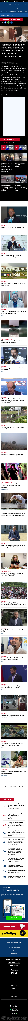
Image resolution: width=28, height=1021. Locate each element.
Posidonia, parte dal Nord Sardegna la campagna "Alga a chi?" (12, 574)
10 (10, 786)
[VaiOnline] (14, 970)
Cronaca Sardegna (11, 19)
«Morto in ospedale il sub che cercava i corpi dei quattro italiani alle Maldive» (16, 859)
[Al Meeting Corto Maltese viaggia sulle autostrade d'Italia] (14, 703)
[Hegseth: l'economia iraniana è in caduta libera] (14, 617)
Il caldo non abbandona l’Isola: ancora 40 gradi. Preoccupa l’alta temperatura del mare (13, 515)
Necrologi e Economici (14, 982)
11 (11, 786)
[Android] (14, 1009)
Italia (22, 8)
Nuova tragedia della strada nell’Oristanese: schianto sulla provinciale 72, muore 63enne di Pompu (16, 833)
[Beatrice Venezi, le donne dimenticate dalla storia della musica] (14, 759)
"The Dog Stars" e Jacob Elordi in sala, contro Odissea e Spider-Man (12, 744)
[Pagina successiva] (5, 787)
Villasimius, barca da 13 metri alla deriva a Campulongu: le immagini (13, 341)
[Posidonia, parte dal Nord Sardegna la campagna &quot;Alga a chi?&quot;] (14, 561)
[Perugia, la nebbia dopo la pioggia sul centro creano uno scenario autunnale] (14, 441)
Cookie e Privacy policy (14, 980)
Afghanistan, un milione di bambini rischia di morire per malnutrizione (13, 312)
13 (15, 786)
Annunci (14, 950)
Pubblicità (14, 985)
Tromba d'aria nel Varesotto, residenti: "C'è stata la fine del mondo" (13, 428)
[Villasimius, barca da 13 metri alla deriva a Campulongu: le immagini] (14, 328)
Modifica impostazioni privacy (14, 991)
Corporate (14, 996)
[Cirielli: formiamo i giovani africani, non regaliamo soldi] (14, 215)
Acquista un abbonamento (14, 945)
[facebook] (4, 1)
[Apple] (14, 1005)
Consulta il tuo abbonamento (14, 942)
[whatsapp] (7, 1)
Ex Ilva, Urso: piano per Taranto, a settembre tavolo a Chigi (11, 256)
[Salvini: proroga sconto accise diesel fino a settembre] (14, 355)
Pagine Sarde (14, 953)
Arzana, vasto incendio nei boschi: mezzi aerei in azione (15, 865)
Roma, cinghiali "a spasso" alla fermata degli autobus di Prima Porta (7, 188)
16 (19, 786)
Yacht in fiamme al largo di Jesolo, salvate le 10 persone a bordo (20, 165)
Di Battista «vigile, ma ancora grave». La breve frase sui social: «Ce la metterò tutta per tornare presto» (16, 842)
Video (11, 8)
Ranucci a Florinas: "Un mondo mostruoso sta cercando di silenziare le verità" (6, 166)
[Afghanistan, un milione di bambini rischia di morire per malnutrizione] (14, 299)
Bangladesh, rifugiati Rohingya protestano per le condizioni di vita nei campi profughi (13, 603)
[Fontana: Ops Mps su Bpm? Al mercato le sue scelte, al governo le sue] (14, 645)
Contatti (14, 988)
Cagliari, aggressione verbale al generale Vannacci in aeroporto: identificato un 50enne (16, 816)
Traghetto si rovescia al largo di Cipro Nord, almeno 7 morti (21, 188)
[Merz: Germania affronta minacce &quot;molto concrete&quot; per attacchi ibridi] (14, 533)
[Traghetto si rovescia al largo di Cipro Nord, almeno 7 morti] (21, 179)
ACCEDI (25, 1)
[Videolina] (14, 926)
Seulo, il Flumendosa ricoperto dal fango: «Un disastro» (16, 876)
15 (18, 786)
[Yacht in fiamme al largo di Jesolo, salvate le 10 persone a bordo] (21, 157)
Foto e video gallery (11, 139)
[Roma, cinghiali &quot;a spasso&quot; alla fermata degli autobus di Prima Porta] (7, 179)
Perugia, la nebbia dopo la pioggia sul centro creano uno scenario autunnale (12, 455)
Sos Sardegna (12, 11)
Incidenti (20, 11)
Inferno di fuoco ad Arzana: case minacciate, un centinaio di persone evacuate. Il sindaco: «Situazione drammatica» (16, 807)
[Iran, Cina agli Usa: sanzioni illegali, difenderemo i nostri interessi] (14, 673)
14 (16, 786)
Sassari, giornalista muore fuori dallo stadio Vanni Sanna (16, 871)
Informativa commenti (14, 993)
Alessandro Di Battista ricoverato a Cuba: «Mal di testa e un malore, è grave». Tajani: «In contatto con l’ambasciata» (15, 851)
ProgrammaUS (4, 8)
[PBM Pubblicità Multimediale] (14, 973)
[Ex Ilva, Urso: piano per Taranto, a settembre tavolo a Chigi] (14, 243)
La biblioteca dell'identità (14, 947)
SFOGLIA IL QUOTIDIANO (8, 15)
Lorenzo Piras (4, 94)
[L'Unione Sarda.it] (14, 4)
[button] (2, 22)
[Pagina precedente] (22, 787)
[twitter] (2, 1)
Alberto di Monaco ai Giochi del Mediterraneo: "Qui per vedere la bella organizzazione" (12, 400)
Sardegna (17, 8)
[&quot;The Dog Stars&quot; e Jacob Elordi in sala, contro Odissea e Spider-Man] (14, 731)
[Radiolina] (14, 933)
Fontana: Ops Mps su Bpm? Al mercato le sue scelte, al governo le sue (13, 658)
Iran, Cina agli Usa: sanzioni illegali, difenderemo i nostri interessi (11, 686)
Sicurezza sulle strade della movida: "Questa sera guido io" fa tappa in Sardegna (11, 485)
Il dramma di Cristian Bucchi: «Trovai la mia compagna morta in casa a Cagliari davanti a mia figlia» (16, 825)
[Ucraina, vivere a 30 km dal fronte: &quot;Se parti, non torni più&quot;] (14, 271)
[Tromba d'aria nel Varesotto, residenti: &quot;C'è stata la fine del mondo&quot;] (14, 414)
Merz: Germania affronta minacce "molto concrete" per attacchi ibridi (13, 546)
